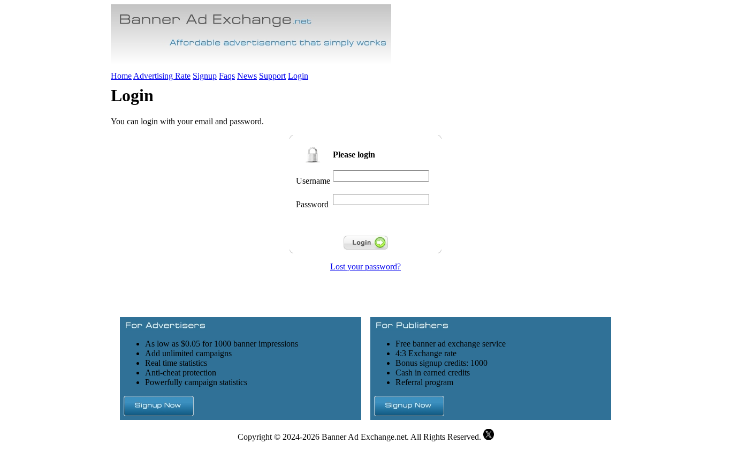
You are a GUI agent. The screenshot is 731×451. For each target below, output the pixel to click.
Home (121, 75)
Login (298, 75)
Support (272, 75)
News (247, 75)
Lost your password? (365, 266)
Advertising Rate (162, 75)
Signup (205, 75)
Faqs (227, 75)
